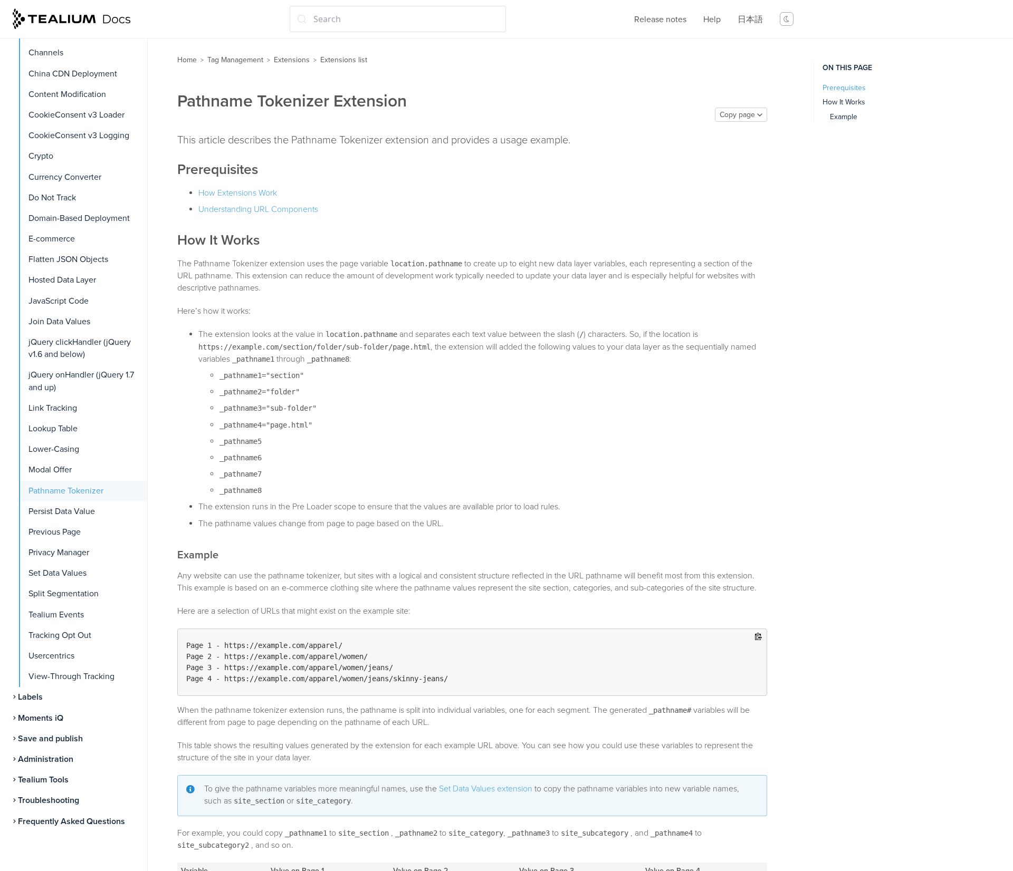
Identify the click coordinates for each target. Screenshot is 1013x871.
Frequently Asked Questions (71, 821)
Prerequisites (844, 87)
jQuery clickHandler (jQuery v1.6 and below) (79, 348)
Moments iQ (40, 718)
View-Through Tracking (71, 676)
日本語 (750, 19)
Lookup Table (53, 428)
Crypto (40, 156)
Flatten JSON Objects (68, 259)
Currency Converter (64, 177)
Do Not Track (52, 197)
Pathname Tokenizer (65, 491)
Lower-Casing (53, 449)
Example (843, 116)
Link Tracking (52, 408)
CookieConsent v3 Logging (78, 135)
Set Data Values (57, 573)
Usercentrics (51, 656)
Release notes (660, 19)
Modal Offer (50, 469)
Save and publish (50, 738)
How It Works (844, 102)
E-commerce (51, 239)
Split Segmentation (63, 593)
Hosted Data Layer (62, 280)
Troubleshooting (48, 800)
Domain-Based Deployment (79, 218)
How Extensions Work (237, 193)
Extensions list (343, 59)
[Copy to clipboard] (758, 637)
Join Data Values (59, 321)
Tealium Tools (43, 780)
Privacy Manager (58, 552)
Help (712, 19)
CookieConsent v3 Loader (76, 115)
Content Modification (67, 94)
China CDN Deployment (72, 74)
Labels (30, 697)
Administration (45, 759)
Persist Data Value (61, 511)
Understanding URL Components (258, 209)
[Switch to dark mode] (787, 19)
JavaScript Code (58, 301)
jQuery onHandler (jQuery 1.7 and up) (81, 381)
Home (187, 59)
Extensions (292, 59)
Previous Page (54, 532)
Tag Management (235, 59)
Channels (45, 52)
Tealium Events (56, 614)
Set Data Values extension (485, 788)
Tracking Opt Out (59, 635)
